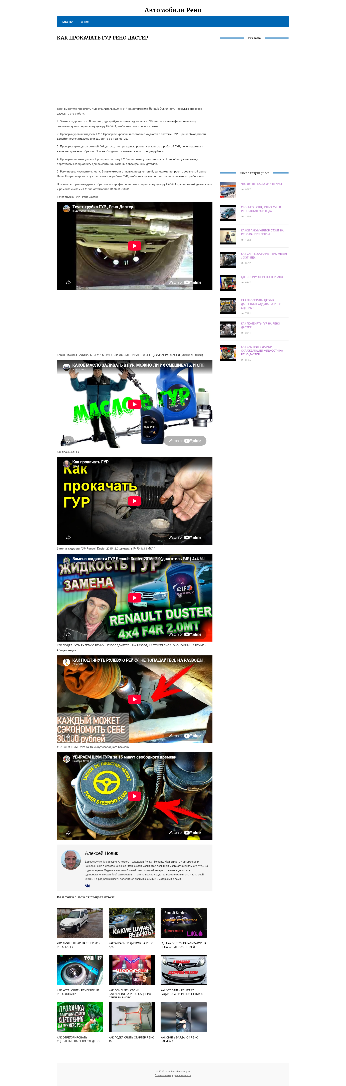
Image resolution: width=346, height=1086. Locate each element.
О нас (85, 21)
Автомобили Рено (173, 10)
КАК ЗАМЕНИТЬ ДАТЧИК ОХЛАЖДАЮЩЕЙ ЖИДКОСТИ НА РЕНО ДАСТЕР (262, 350)
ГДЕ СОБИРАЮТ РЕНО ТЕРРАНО (262, 277)
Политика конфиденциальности (173, 1075)
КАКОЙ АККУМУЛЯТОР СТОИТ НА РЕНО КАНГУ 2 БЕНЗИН (262, 232)
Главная (67, 21)
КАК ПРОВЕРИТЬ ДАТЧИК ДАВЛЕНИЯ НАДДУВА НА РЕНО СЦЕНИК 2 (261, 304)
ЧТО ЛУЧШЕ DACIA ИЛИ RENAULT (262, 184)
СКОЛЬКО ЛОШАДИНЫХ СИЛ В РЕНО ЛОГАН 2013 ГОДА (261, 209)
